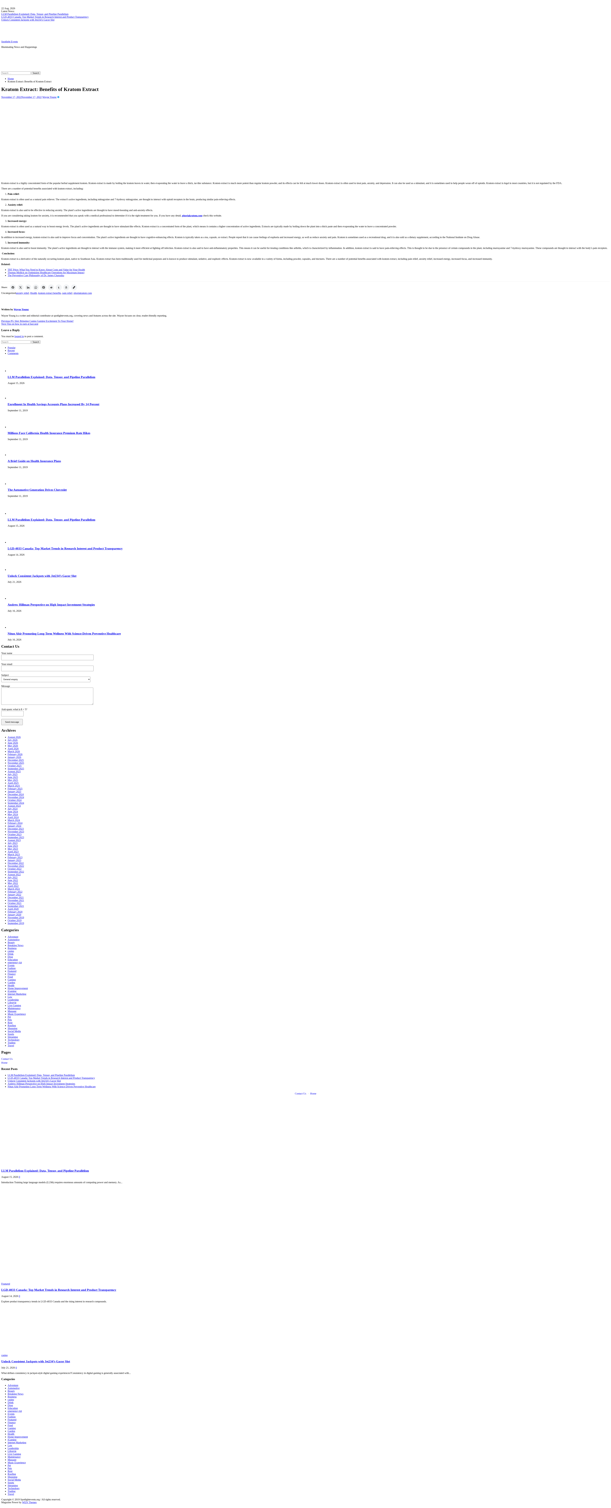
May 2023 (13, 848)
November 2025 (16, 763)
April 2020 (13, 909)
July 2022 (13, 877)
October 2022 (14, 868)
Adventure (13, 936)
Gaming (12, 979)
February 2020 (15, 911)
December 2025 (16, 760)
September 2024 (16, 803)
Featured (12, 971)
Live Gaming (14, 1005)
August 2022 (14, 874)
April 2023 (13, 851)
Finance (12, 974)
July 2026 (13, 740)
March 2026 (14, 751)
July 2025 (13, 774)
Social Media (14, 1031)
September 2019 (16, 923)
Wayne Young (49, 97)
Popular (11, 347)
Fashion (12, 968)
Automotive (14, 939)
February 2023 (15, 857)
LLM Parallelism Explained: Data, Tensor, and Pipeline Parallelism (34, 14)
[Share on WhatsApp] (36, 287)
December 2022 (16, 863)
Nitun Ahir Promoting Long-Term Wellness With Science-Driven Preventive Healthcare (64, 633)
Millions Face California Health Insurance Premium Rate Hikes (49, 433)
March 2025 (14, 785)
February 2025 (15, 788)
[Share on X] (21, 287)
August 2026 (14, 737)
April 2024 (13, 817)
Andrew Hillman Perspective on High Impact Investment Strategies (51, 604)
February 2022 (15, 891)
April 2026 (13, 748)
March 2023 (14, 854)
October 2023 (14, 834)
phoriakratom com (83, 293)
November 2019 (16, 917)
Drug (10, 956)
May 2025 (13, 780)
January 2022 (14, 894)
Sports (11, 1034)
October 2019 (14, 920)
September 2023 (16, 837)
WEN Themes (29, 1502)
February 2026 (15, 754)
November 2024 (16, 797)
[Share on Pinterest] (43, 287)
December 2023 (16, 828)
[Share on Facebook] (13, 287)
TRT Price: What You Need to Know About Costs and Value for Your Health (46, 269)
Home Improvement (18, 988)
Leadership (13, 999)
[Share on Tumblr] (59, 287)
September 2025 (16, 768)
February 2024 (15, 823)
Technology (14, 1039)
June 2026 (13, 743)
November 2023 (16, 831)
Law (10, 997)
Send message (12, 722)
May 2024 (13, 814)
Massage (12, 1011)
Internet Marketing (17, 994)
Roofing (12, 1025)
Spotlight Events (9, 41)
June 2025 (13, 777)
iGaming (12, 991)
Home (4, 1062)
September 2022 (16, 871)
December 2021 (16, 897)
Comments (13, 353)
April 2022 (13, 886)
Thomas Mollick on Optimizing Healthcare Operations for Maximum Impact (46, 272)
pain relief (67, 293)
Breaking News (15, 945)
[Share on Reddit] (51, 287)
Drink (11, 954)
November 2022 (16, 866)
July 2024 (13, 808)
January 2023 (14, 860)
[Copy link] (74, 287)
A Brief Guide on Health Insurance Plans (34, 461)
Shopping (12, 1028)
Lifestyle (12, 1002)
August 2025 (14, 771)
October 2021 (14, 903)
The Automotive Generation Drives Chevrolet (37, 489)
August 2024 (14, 805)
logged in (19, 336)
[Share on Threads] (66, 287)
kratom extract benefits (49, 293)
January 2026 (14, 757)
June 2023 (13, 846)
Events (11, 965)
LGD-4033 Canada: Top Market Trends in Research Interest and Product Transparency (45, 17)
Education (13, 959)
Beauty (11, 942)
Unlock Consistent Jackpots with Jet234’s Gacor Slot (27, 19)
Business (12, 948)
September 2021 (16, 906)
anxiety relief (22, 293)
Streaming (13, 1037)
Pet (9, 1017)
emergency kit (15, 962)
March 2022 (14, 889)
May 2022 (13, 883)
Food (10, 976)
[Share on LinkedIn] (28, 287)
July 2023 (13, 843)
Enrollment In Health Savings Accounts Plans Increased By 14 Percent (53, 404)
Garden (11, 982)
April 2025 (13, 783)
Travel (11, 1045)
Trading (11, 1042)
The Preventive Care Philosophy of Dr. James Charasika (36, 275)
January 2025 (14, 791)
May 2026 (13, 745)
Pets (10, 1019)
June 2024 (13, 811)
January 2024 (14, 826)
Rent (10, 1022)
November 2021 (16, 900)
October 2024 (14, 800)
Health (33, 293)
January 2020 (14, 914)
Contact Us (7, 1059)
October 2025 (14, 765)
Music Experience (17, 1014)
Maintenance (14, 1008)
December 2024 (16, 794)
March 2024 (14, 820)
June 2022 (13, 880)
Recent (11, 350)
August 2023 (14, 840)
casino (11, 951)
